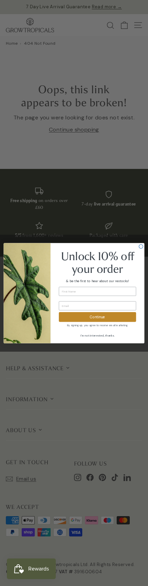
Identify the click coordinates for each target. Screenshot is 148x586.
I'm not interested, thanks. (98, 335)
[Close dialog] (141, 246)
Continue (97, 317)
